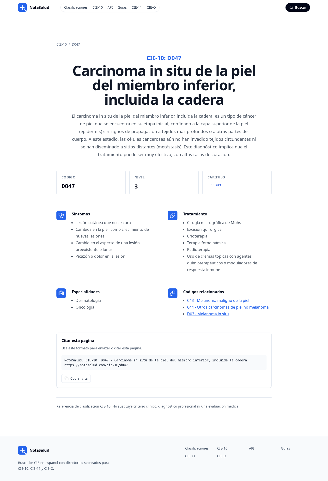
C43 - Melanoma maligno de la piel (218, 300)
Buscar (300, 7)
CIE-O (151, 7)
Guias (122, 7)
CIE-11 (137, 7)
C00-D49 (214, 185)
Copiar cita (79, 378)
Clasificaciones (76, 7)
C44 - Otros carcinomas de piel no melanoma (228, 307)
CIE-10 (97, 7)
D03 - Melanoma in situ (208, 314)
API (110, 7)
